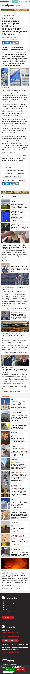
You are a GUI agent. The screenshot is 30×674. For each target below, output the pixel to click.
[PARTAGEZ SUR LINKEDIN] (10, 42)
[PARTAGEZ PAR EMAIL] (14, 42)
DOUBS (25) (14, 264)
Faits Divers (14, 401)
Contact (5, 601)
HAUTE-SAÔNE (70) (16, 412)
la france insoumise (19, 173)
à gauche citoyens (7, 167)
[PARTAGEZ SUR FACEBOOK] (3, 42)
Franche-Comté (15, 211)
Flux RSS (5, 610)
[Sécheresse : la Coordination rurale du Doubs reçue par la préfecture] (5, 524)
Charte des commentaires (10, 605)
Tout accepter (10, 669)
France (13, 224)
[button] (26, 1)
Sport (18, 203)
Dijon (12, 399)
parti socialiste (17, 176)
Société (13, 203)
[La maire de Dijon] (5, 401)
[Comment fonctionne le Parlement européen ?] (15, 279)
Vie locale (18, 462)
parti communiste (7, 176)
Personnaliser (8, 672)
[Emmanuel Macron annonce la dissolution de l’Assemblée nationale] (5, 226)
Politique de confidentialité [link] (20, 672)
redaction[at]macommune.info (10, 632)
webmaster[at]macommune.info (10, 652)
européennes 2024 (7, 173)
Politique (12, 15)
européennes (21, 170)
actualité (14, 434)
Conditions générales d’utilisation (12, 614)
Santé (13, 462)
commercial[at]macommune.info (10, 636)
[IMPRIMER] (17, 42)
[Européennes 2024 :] (5, 267)
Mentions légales (8, 612)
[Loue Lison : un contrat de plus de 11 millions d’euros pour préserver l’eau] (5, 550)
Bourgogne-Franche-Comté (17, 200)
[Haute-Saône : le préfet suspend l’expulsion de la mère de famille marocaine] (5, 414)
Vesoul (13, 446)
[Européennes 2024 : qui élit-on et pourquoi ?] (15, 326)
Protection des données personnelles (13, 607)
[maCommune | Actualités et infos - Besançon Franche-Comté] (9, 5)
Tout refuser (20, 669)
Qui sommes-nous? (8, 603)
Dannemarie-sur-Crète (17, 535)
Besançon (5, 15)
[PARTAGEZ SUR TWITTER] (7, 42)
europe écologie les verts (9, 170)
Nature (20, 434)
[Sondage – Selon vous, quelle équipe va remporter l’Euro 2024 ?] (5, 202)
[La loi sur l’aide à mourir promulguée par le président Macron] (5, 426)
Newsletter (8, 617)
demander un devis (10, 640)
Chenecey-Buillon (16, 548)
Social (13, 538)
